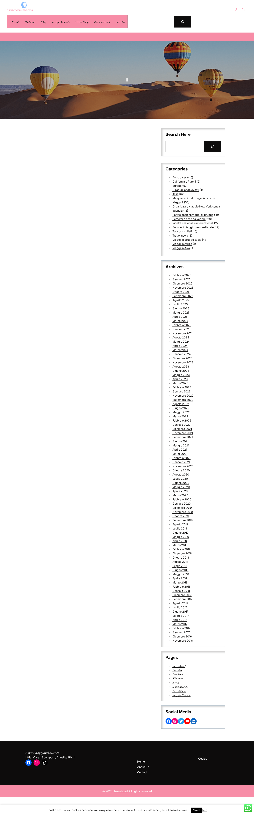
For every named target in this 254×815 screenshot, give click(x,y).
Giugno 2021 (180, 441)
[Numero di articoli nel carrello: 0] (243, 9)
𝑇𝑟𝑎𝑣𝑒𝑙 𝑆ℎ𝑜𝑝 (179, 690)
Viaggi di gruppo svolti (186, 239)
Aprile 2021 (179, 449)
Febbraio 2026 (181, 275)
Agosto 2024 (180, 337)
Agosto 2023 (180, 366)
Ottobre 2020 (181, 470)
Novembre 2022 (183, 395)
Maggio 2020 (181, 487)
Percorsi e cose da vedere (189, 219)
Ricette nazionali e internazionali (192, 223)
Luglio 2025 (180, 304)
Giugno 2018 (180, 570)
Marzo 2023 (180, 383)
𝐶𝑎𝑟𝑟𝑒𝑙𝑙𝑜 (177, 670)
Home (141, 761)
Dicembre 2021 (182, 429)
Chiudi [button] (196, 810)
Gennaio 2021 (181, 462)
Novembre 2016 (182, 640)
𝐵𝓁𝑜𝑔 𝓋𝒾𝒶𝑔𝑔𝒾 (178, 666)
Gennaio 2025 (181, 329)
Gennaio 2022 (181, 424)
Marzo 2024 (180, 350)
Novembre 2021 (182, 433)
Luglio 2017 (179, 607)
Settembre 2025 (182, 296)
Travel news (180, 235)
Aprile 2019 (179, 541)
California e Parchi (184, 181)
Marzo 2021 (179, 453)
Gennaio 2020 (181, 503)
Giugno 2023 (180, 370)
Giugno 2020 (180, 483)
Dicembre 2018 (182, 553)
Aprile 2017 (179, 620)
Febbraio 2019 (181, 549)
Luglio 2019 (179, 528)
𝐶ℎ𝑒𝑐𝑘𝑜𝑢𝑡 (177, 674)
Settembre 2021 (182, 437)
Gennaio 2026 (181, 279)
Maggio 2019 (180, 536)
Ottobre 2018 (180, 557)
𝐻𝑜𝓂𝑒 (14, 22)
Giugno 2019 (180, 532)
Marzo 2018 (179, 582)
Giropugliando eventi (185, 190)
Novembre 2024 (183, 333)
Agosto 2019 (180, 524)
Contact (142, 772)
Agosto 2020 (180, 474)
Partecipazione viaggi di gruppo (192, 214)
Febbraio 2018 (181, 586)
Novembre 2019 (182, 512)
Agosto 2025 (180, 300)
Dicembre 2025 (182, 283)
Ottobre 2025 (181, 291)
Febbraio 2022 (181, 420)
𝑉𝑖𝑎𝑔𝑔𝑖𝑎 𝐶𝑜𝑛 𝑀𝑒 (181, 695)
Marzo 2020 (180, 495)
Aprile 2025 (179, 316)
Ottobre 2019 (180, 516)
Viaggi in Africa (182, 244)
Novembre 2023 (183, 362)
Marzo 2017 (179, 624)
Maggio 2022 (181, 412)
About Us (143, 767)
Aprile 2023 (180, 379)
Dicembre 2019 (182, 507)
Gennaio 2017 (181, 632)
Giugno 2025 (180, 308)
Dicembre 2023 (182, 358)
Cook (201, 758)
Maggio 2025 (181, 312)
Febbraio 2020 (181, 499)
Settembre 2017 (182, 599)
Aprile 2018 (179, 578)
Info (204, 810)
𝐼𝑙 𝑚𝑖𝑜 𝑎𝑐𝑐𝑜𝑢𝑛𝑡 (180, 686)
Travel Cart (121, 791)
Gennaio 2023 (181, 391)
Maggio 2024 (181, 341)
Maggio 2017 (180, 615)
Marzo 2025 (180, 321)
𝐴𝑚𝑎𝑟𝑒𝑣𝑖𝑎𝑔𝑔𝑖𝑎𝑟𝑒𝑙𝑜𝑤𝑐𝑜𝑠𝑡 (20, 9)
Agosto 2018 (180, 561)
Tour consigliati (182, 231)
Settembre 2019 (182, 520)
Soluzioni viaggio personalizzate (193, 227)
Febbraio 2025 (181, 325)
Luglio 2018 (179, 566)
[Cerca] (182, 22)
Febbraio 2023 (181, 387)
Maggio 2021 (180, 445)
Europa (177, 185)
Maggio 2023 (181, 375)
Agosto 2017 (180, 603)
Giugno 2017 (180, 611)
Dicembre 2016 (182, 636)
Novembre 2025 (182, 287)
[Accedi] (236, 9)
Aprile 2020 (180, 491)
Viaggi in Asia (181, 248)
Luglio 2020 (180, 478)
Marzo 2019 (179, 545)
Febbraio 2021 (181, 458)
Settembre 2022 (182, 399)
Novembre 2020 (183, 466)
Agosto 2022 (180, 404)
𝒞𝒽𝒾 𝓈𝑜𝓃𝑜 (177, 678)
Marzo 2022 (180, 416)
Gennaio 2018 (181, 590)
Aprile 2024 (180, 345)
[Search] (212, 146)
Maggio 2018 (180, 574)
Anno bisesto (180, 177)
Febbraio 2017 (181, 628)
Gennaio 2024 (181, 354)
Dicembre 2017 (182, 595)
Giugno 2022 (180, 408)
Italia (175, 194)
